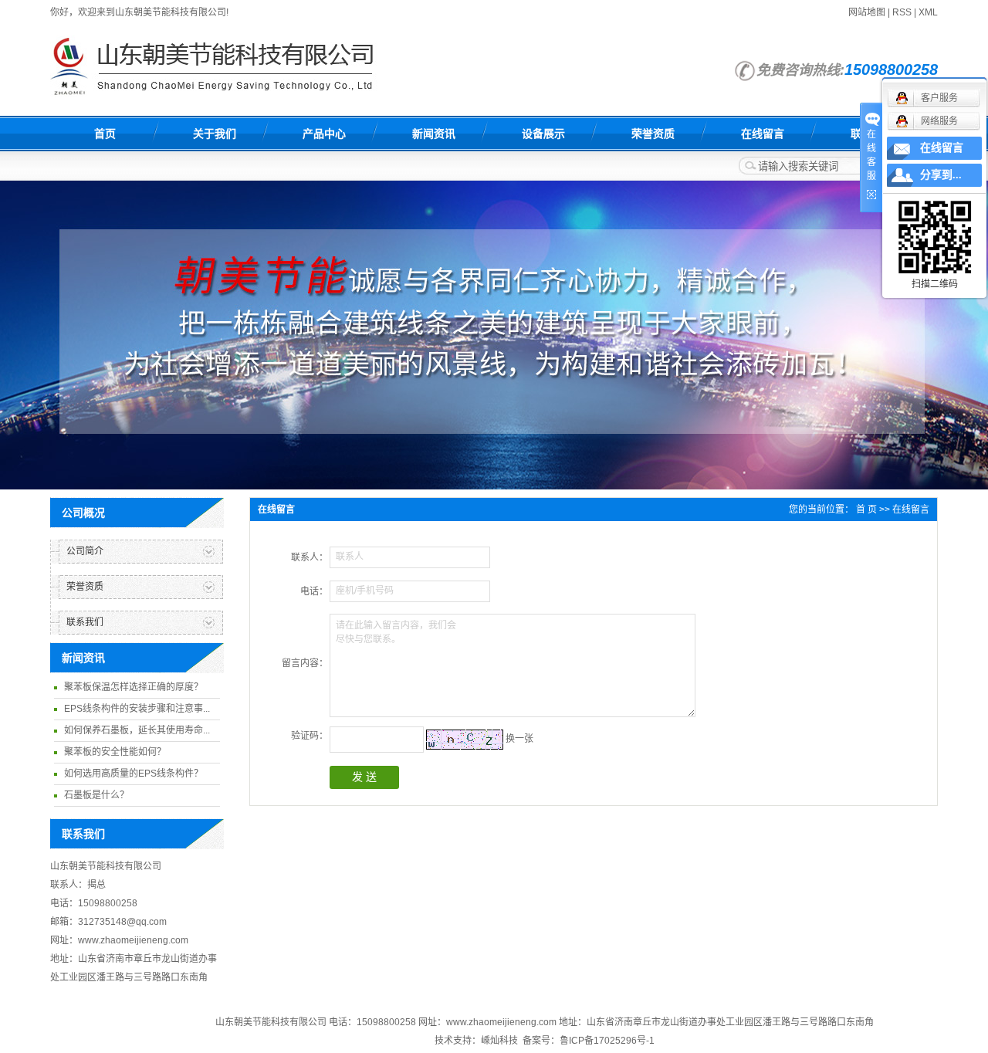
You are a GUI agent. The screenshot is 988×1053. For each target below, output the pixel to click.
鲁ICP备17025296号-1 (607, 1040)
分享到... (941, 175)
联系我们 (84, 622)
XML (928, 12)
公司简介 (84, 551)
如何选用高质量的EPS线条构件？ (133, 773)
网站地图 (866, 12)
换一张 (519, 738)
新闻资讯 (433, 133)
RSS (902, 12)
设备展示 (543, 133)
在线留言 (762, 133)
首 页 (866, 509)
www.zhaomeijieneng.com (501, 1022)
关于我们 (214, 133)
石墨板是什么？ (96, 795)
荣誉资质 (653, 133)
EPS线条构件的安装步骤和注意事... (137, 708)
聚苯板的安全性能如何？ (115, 752)
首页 (105, 133)
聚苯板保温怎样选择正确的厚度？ (133, 687)
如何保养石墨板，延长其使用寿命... (137, 730)
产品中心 (324, 133)
